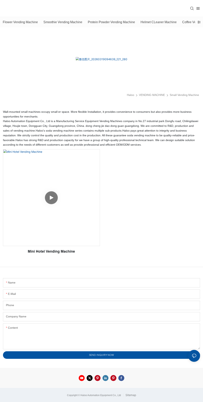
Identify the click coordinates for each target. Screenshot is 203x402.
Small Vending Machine (184, 94)
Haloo (130, 94)
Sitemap (130, 395)
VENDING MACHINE (152, 94)
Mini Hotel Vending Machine (51, 251)
